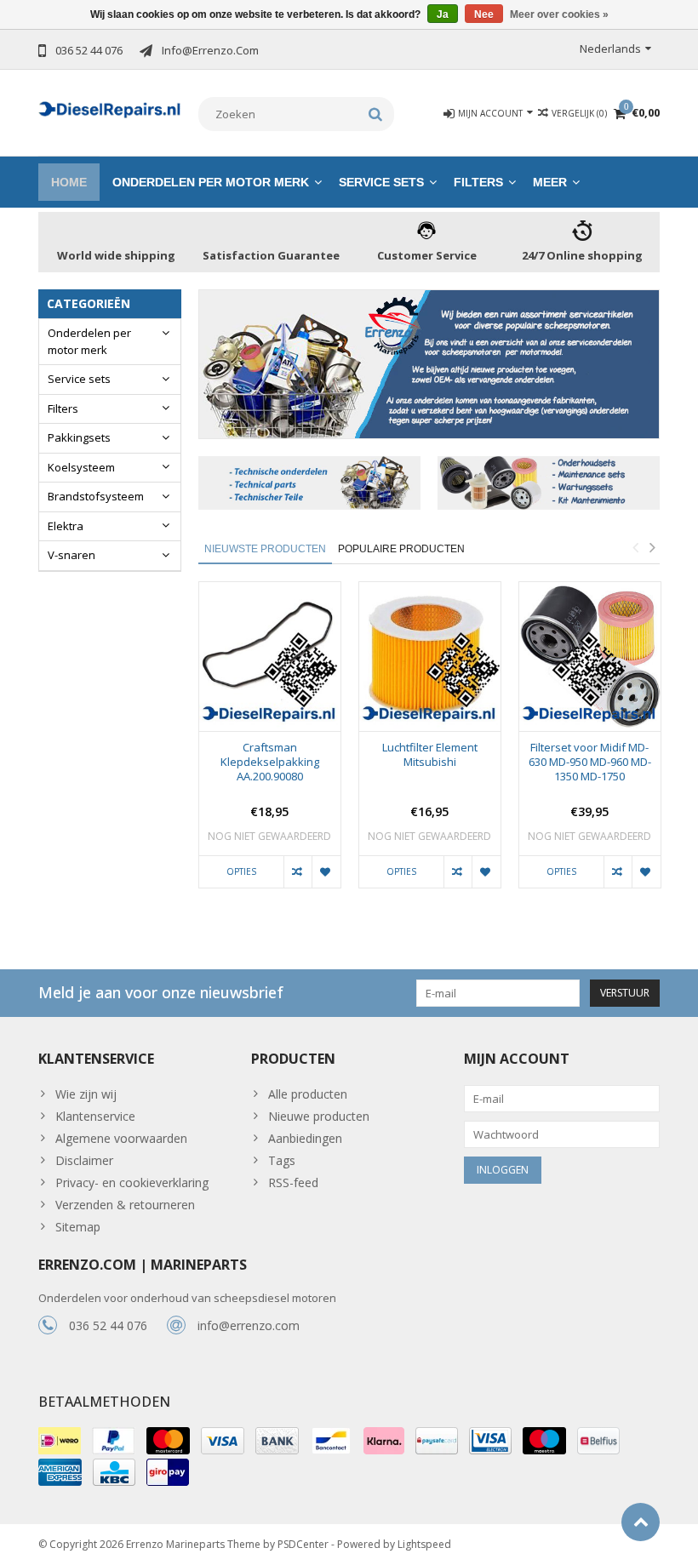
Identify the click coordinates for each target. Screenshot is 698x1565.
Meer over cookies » (559, 14)
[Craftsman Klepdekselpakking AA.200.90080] (269, 656)
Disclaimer (84, 1160)
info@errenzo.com (248, 1325)
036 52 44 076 (108, 1325)
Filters (478, 182)
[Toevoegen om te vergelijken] (297, 872)
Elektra (65, 526)
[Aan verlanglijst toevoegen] (326, 872)
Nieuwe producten (318, 1116)
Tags (281, 1160)
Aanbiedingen (305, 1138)
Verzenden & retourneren (125, 1205)
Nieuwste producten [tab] (265, 549)
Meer (550, 182)
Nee (484, 14)
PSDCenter (303, 1544)
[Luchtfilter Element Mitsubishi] (430, 656)
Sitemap (77, 1227)
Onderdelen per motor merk (210, 182)
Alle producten (307, 1094)
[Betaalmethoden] (59, 1440)
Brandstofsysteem (96, 496)
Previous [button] (635, 547)
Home (69, 182)
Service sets (381, 182)
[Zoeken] (376, 114)
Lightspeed (424, 1544)
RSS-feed (293, 1182)
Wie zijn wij (86, 1094)
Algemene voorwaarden (121, 1138)
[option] (270, 743)
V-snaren (71, 555)
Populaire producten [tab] (401, 549)
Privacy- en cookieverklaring (132, 1182)
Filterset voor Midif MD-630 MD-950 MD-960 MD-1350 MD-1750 (590, 762)
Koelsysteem (81, 467)
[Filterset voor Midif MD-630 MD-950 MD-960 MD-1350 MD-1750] (590, 656)
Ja (443, 14)
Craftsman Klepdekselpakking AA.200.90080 (269, 762)
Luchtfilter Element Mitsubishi (430, 754)
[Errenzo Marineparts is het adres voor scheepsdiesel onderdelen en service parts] (109, 108)
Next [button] (652, 547)
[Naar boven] (640, 1522)
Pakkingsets (79, 437)
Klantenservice (95, 1116)
